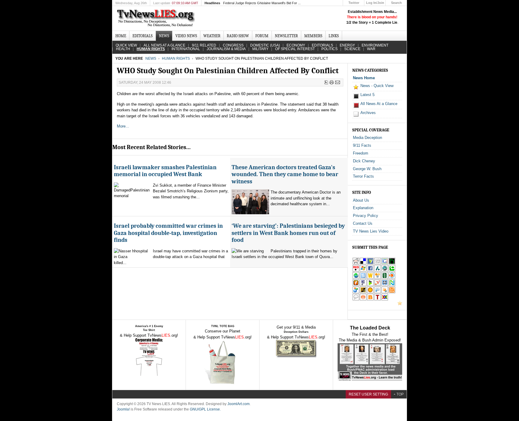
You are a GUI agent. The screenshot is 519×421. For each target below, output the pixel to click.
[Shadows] (356, 292)
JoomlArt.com (238, 404)
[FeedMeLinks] (363, 299)
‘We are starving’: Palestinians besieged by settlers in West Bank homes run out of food (288, 232)
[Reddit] (356, 263)
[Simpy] (377, 277)
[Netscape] (384, 270)
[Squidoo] (384, 292)
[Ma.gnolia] (370, 292)
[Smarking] (384, 285)
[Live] (363, 270)
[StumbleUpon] (356, 277)
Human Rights (176, 58)
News (150, 58)
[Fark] (363, 285)
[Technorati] (392, 270)
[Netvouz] (392, 285)
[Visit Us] (399, 304)
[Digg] (377, 263)
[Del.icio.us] (363, 263)
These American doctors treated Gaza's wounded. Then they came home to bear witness (285, 174)
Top (400, 394)
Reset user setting (368, 394)
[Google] (384, 263)
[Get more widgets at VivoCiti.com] (370, 263)
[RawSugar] (363, 292)
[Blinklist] (392, 277)
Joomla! (123, 409)
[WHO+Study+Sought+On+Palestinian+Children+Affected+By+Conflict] (377, 285)
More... (123, 126)
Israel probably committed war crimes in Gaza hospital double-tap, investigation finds (168, 232)
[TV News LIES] (156, 18)
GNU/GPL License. (205, 409)
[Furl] (356, 285)
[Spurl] (363, 277)
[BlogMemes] (356, 299)
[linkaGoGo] (384, 299)
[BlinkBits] (370, 299)
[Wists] (370, 277)
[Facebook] (370, 270)
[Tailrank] (377, 299)
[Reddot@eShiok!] (356, 270)
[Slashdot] (377, 270)
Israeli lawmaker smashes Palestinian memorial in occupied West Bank (165, 171)
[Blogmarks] (370, 285)
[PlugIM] (377, 292)
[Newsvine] (384, 277)
